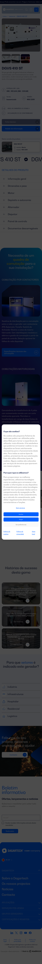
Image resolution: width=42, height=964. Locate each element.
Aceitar (21, 514)
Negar (21, 519)
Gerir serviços (20, 508)
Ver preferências (21, 525)
